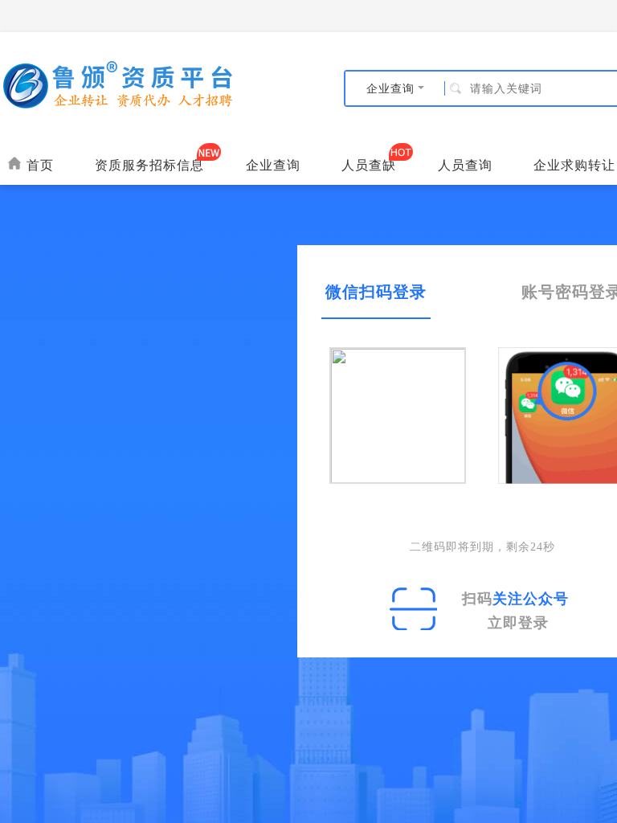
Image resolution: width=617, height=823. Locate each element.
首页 (37, 165)
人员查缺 (368, 165)
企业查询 (273, 165)
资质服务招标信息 (149, 165)
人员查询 (465, 165)
